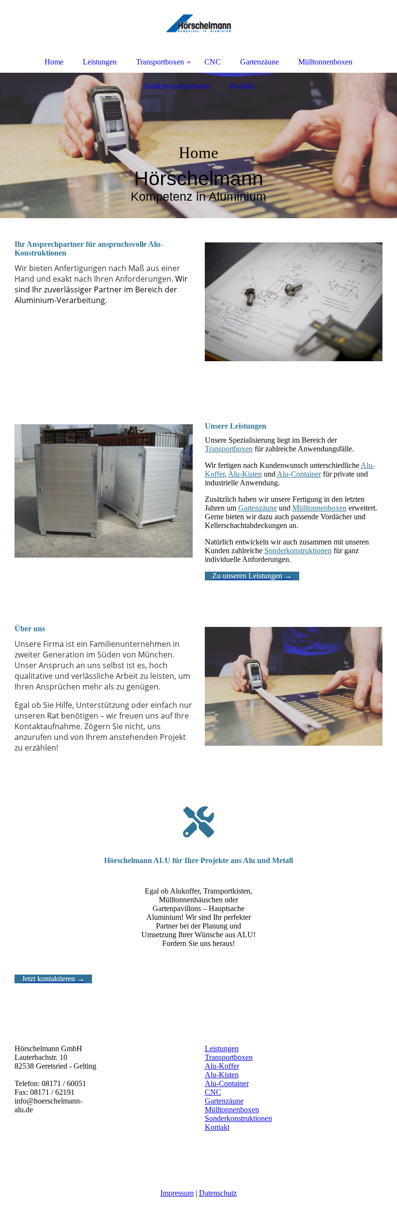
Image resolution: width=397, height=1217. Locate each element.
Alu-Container (299, 474)
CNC (213, 1092)
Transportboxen (229, 449)
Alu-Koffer (222, 1066)
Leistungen (222, 1048)
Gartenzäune (257, 508)
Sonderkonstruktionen (298, 550)
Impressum (177, 1193)
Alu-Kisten (245, 474)
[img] (198, 145)
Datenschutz (218, 1193)
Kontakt (217, 1127)
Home (54, 62)
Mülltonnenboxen (319, 508)
